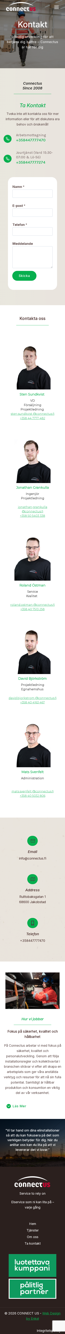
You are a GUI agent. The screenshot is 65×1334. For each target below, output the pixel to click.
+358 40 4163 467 (32, 702)
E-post (18, 206)
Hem (32, 1224)
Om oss (32, 1237)
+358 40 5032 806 (32, 796)
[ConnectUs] (21, 6)
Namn (18, 187)
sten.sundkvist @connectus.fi (32, 414)
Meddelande (22, 244)
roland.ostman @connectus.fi (32, 605)
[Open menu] (56, 7)
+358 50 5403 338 (32, 516)
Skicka (24, 276)
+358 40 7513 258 (32, 609)
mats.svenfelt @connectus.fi (33, 791)
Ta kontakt (33, 1243)
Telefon (19, 225)
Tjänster (33, 1230)
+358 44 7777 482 (32, 418)
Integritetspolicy (49, 1331)
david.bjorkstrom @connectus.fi (33, 698)
